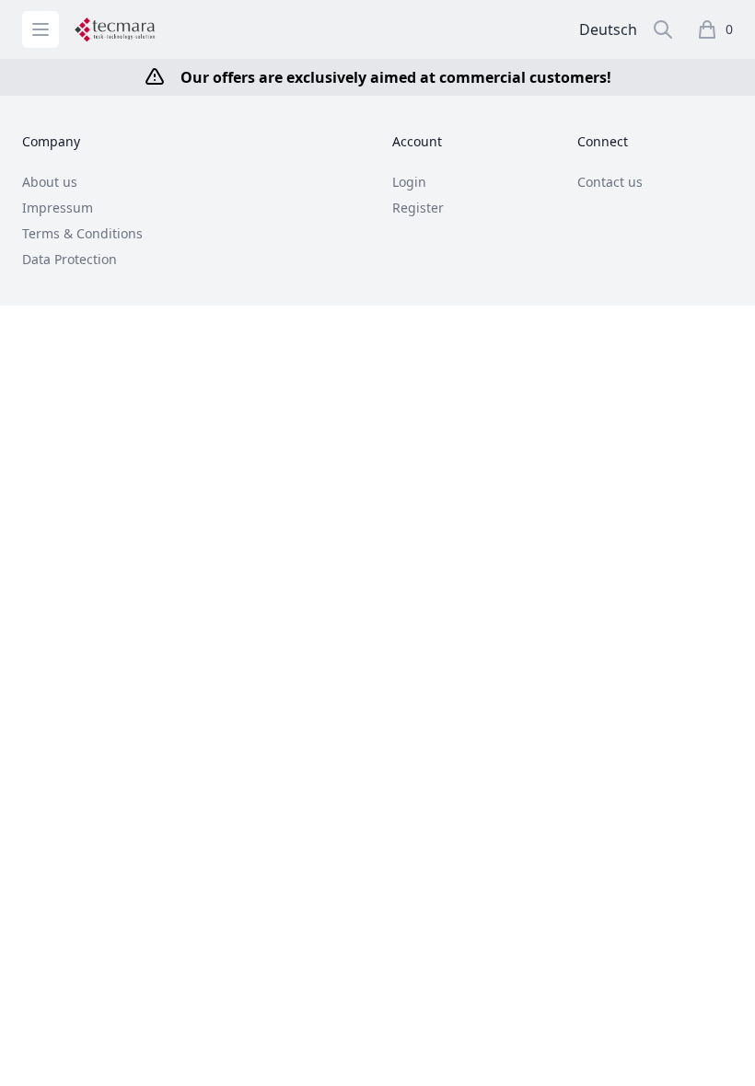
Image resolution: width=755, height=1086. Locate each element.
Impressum (57, 207)
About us (49, 182)
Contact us (610, 182)
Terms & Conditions (82, 233)
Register (418, 207)
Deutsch (608, 29)
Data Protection (69, 259)
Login (409, 182)
